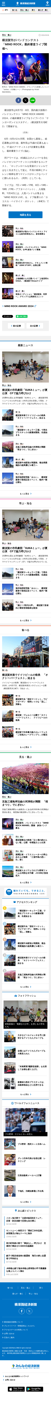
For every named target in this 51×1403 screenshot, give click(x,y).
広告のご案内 (9, 1337)
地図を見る (25, 214)
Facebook (22, 1311)
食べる (14, 10)
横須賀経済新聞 (25, 4)
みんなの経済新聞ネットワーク (25, 1366)
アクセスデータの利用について (16, 1330)
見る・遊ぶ (24, 10)
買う (33, 10)
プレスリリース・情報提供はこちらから (19, 1326)
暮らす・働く (43, 10)
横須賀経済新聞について (13, 1322)
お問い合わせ (9, 1333)
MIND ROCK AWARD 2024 (19, 306)
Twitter (29, 1311)
